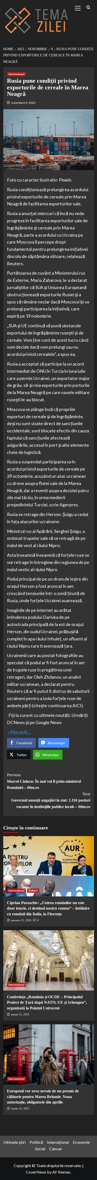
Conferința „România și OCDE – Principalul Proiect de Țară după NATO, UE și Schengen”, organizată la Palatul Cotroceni (47, 1002)
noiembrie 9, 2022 (23, 103)
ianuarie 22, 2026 (21, 920)
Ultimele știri (14, 1142)
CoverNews (36, 1172)
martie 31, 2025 (20, 1014)
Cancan (55, 1148)
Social (40, 1148)
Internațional (16, 74)
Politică (33, 890)
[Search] (88, 7)
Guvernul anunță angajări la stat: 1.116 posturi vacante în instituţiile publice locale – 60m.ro (50, 800)
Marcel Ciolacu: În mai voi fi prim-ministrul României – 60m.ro (44, 781)
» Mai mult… (19, 732)
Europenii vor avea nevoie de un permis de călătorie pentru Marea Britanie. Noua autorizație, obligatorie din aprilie (43, 1096)
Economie (81, 1142)
